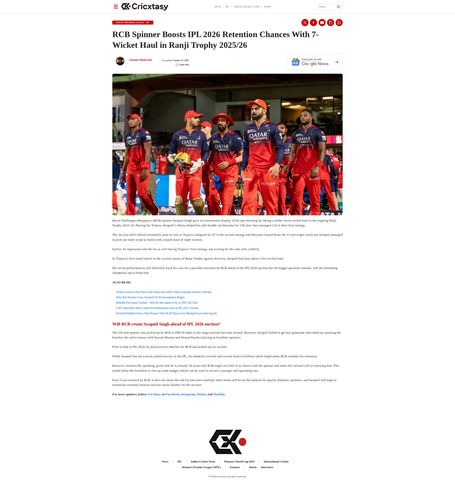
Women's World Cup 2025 (239, 461)
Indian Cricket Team (246, 6)
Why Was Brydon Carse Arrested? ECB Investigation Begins (150, 297)
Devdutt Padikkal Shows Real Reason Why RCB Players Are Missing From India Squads (166, 313)
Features (235, 467)
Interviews (267, 467)
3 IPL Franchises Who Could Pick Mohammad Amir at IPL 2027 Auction (157, 307)
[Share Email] (322, 22)
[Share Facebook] (313, 22)
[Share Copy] (330, 22)
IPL (227, 6)
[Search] (338, 7)
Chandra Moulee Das (140, 60)
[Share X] (305, 22)
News (218, 6)
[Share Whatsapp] (339, 22)
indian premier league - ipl (133, 22)
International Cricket (276, 461)
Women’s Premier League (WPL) (201, 467)
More (267, 6)
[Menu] (115, 6)
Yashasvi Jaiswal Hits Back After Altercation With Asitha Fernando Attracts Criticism (163, 291)
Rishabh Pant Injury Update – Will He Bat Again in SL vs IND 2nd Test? (157, 302)
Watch (252, 467)
